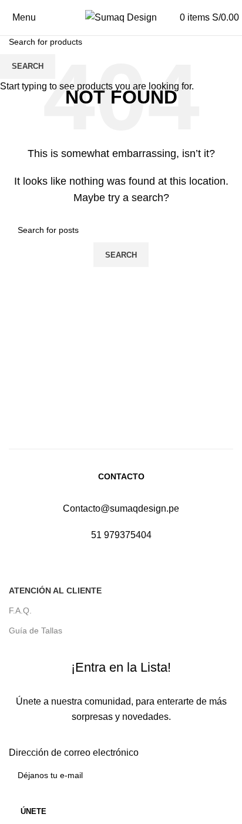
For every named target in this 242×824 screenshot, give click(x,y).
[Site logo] (121, 17)
